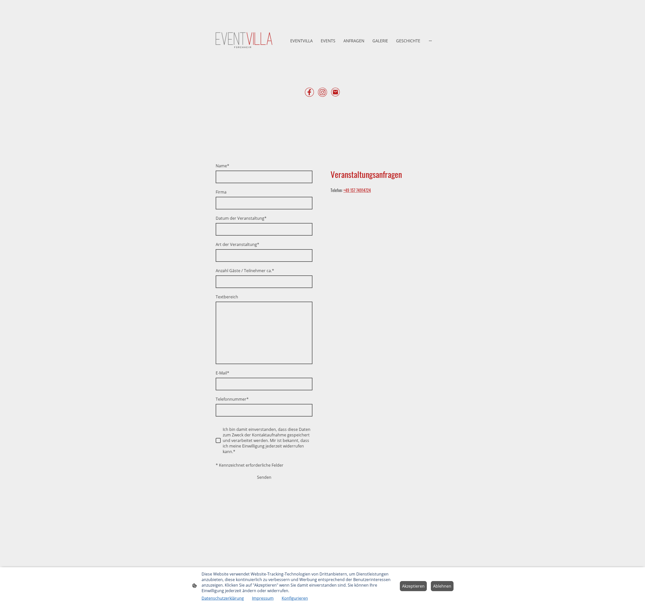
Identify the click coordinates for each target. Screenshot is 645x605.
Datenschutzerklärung (223, 598)
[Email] (335, 92)
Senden (264, 477)
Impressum (263, 598)
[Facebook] (309, 92)
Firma (221, 192)
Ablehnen (442, 586)
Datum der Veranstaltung (241, 218)
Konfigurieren (295, 598)
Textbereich (227, 297)
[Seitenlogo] (244, 41)
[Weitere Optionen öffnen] (430, 41)
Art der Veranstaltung (237, 244)
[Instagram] (322, 92)
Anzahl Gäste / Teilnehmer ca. (245, 270)
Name (222, 166)
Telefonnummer (232, 399)
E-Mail (222, 373)
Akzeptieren (413, 586)
